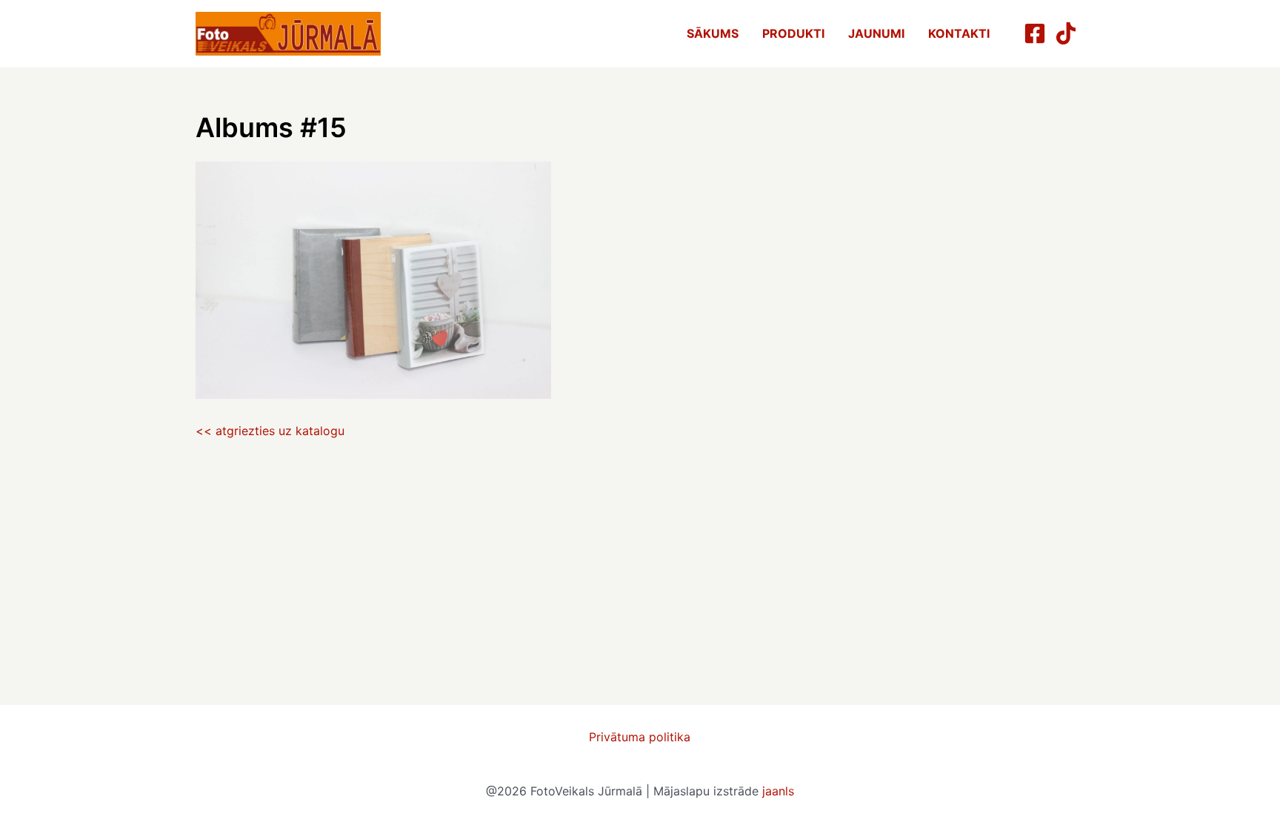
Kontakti (959, 33)
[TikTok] (1066, 33)
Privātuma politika (639, 736)
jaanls (778, 791)
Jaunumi (876, 33)
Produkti (793, 33)
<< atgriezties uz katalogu (270, 430)
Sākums (713, 33)
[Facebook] (1035, 33)
